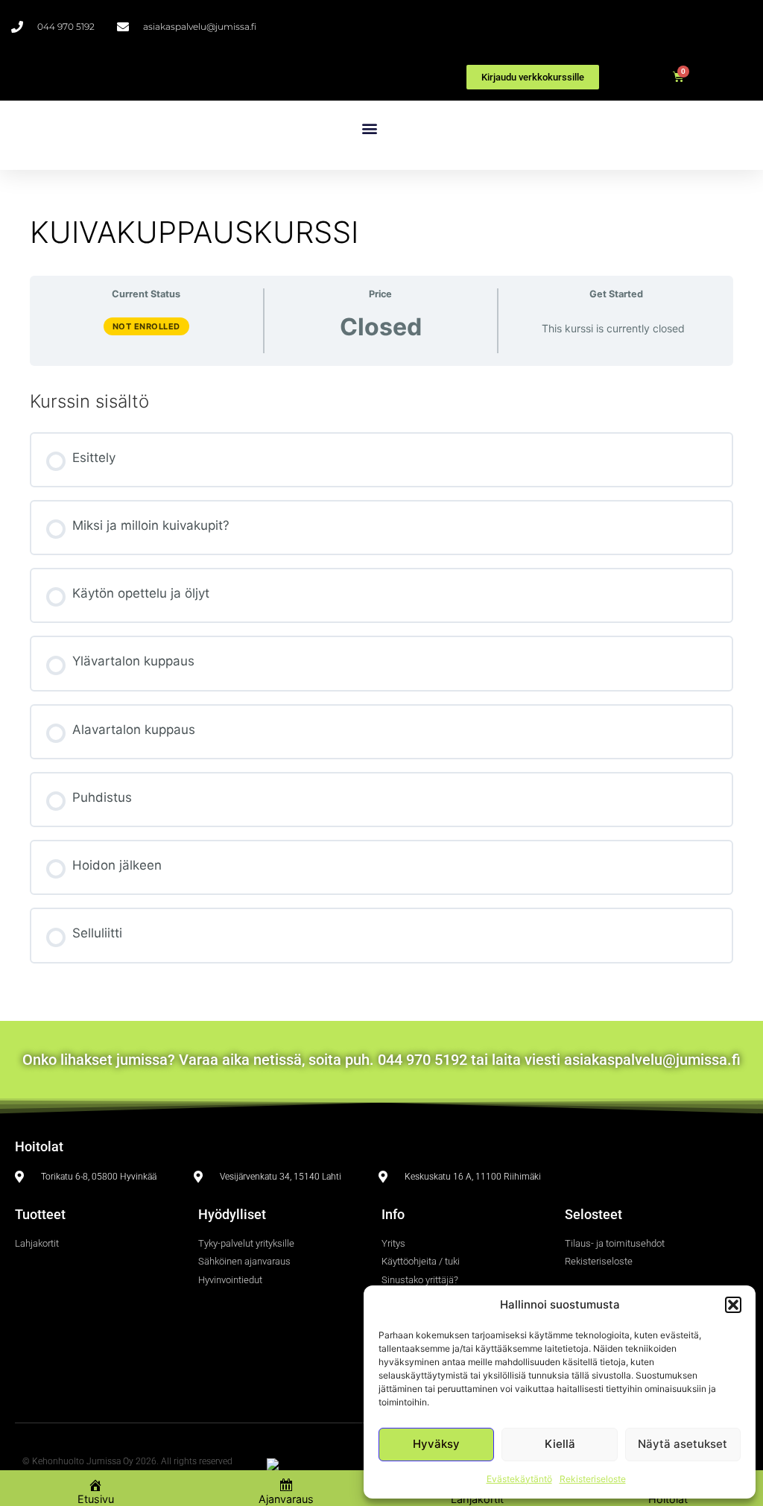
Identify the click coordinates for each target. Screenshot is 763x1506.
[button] (733, 1304)
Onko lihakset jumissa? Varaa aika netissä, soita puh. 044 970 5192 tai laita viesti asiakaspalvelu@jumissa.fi (381, 1060)
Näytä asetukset (682, 1444)
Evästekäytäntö (519, 1478)
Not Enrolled (146, 326)
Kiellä (560, 1444)
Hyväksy (436, 1444)
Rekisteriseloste (593, 1478)
